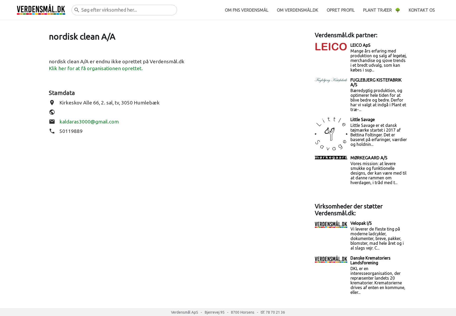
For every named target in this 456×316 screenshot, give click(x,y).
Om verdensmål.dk (297, 10)
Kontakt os (422, 10)
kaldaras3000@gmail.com (89, 122)
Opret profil (341, 10)
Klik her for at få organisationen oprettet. (96, 68)
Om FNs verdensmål (246, 10)
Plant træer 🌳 (381, 10)
